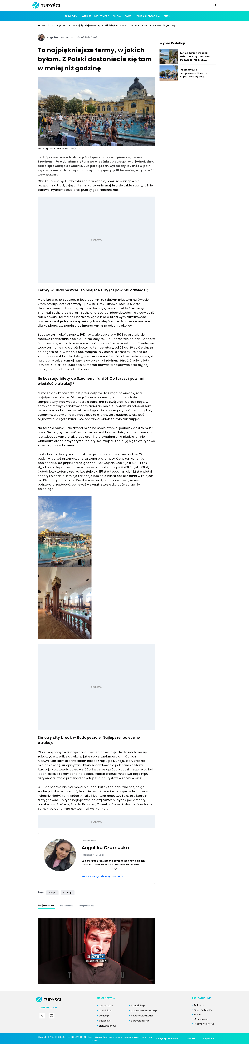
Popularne (87, 905)
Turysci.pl (43, 25)
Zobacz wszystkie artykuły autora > (105, 876)
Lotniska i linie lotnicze (95, 16)
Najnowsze (46, 905)
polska (117, 16)
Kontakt (190, 1038)
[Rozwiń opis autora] (115, 869)
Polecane (67, 905)
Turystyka (61, 25)
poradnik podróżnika (147, 16)
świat (128, 16)
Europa (52, 892)
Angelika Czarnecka (60, 37)
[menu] (42, 1015)
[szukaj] (215, 5)
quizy (167, 16)
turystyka (71, 16)
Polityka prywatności (167, 1038)
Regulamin (208, 1038)
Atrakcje (67, 892)
